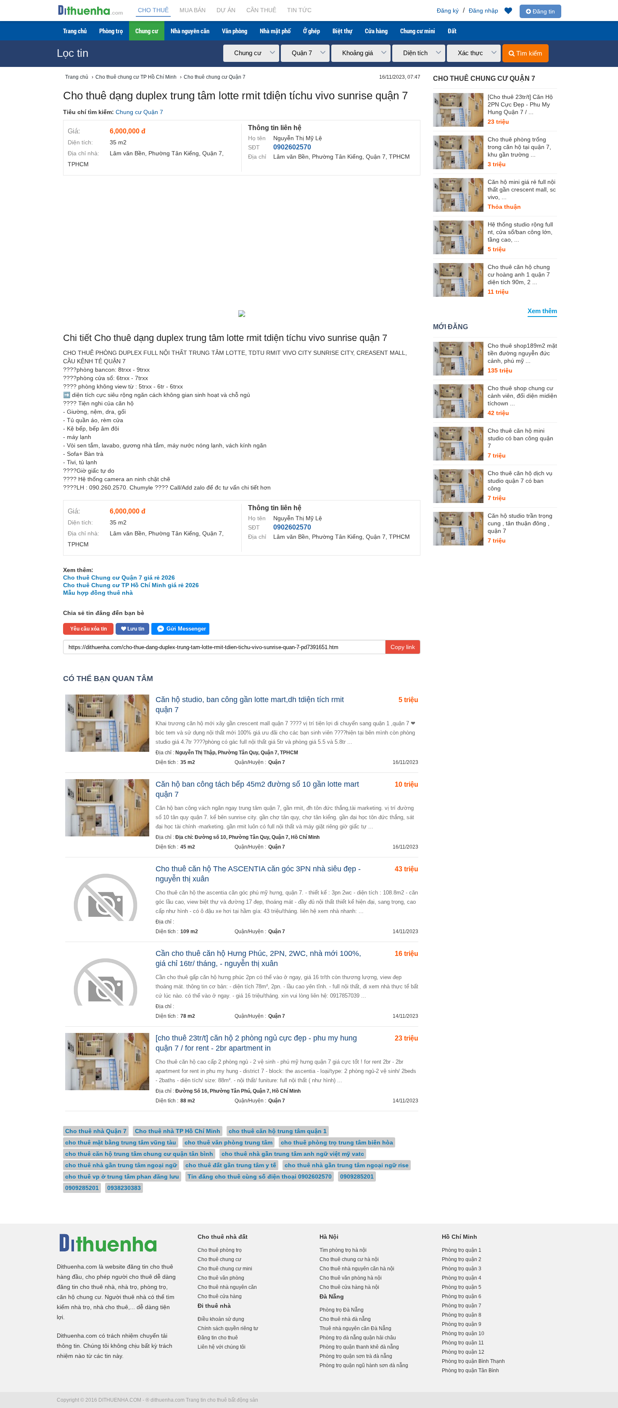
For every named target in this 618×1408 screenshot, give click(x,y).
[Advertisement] (241, 243)
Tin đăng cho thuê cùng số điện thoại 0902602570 (260, 1176)
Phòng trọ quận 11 (463, 1343)
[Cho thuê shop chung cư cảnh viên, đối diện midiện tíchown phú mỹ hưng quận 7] (458, 401)
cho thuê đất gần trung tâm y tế (230, 1165)
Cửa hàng (376, 31)
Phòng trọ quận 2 (461, 1259)
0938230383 (124, 1187)
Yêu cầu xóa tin (88, 629)
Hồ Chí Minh (459, 1236)
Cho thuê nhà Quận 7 (96, 1131)
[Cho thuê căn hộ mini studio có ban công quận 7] (458, 443)
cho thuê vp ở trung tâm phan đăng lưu (122, 1176)
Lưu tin (135, 629)
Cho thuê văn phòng (221, 1278)
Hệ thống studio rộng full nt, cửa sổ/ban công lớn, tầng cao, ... (520, 232)
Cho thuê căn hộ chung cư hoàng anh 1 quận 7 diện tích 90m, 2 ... (519, 274)
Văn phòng (234, 31)
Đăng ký (448, 10)
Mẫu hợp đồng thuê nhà (98, 592)
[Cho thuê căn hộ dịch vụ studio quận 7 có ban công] (458, 486)
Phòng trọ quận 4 (461, 1278)
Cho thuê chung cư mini (225, 1269)
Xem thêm (542, 310)
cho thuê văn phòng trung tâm (228, 1142)
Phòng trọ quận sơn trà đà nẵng (356, 1356)
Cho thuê (153, 10)
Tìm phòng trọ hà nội (343, 1250)
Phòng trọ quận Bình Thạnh (473, 1361)
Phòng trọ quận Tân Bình (470, 1370)
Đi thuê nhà (214, 1305)
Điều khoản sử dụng (221, 1319)
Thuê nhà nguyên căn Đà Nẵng (355, 1328)
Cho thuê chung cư (219, 1259)
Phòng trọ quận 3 (461, 1269)
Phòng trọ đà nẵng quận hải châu (358, 1338)
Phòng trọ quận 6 (461, 1296)
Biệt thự (342, 31)
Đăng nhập (483, 10)
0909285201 (357, 1176)
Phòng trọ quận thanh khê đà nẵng (359, 1347)
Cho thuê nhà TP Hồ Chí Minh (177, 1131)
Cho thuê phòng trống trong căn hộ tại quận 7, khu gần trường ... (519, 147)
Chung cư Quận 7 (139, 112)
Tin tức (299, 10)
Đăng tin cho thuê (218, 1338)
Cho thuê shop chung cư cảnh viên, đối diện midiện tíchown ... (522, 396)
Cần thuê (261, 10)
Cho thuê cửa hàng (220, 1296)
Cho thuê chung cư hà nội (349, 1259)
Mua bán (193, 10)
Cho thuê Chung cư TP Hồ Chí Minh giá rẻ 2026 (131, 585)
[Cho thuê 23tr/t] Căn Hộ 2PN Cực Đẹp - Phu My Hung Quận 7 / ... (520, 104)
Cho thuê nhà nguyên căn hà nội (357, 1269)
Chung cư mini (417, 31)
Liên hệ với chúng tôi (222, 1347)
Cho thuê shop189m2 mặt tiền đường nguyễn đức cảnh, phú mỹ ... (522, 353)
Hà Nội (329, 1236)
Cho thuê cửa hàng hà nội (349, 1287)
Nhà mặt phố (275, 31)
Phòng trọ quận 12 (463, 1352)
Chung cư (146, 31)
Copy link (403, 647)
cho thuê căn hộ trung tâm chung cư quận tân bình (139, 1153)
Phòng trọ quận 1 (461, 1250)
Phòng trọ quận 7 (461, 1306)
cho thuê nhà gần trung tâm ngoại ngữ (121, 1165)
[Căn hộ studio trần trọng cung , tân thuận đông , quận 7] (458, 529)
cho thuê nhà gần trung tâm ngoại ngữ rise (347, 1165)
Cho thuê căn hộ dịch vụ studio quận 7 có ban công (520, 481)
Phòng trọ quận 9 (461, 1324)
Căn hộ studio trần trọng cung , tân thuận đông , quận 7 (520, 523)
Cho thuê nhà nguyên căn (227, 1287)
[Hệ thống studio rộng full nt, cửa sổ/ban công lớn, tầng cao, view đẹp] (458, 237)
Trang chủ (75, 31)
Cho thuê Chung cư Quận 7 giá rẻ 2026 (119, 577)
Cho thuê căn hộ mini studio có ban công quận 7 (520, 438)
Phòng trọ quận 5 (461, 1287)
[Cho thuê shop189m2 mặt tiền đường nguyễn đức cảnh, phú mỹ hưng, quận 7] (458, 358)
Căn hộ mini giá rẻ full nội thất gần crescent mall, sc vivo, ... (522, 189)
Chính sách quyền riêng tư (228, 1328)
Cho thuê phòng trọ (220, 1250)
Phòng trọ (111, 31)
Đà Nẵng (332, 1296)
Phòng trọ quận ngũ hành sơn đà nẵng (364, 1365)
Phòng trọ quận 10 (463, 1333)
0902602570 (292, 147)
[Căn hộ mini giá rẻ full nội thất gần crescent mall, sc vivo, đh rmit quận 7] (458, 195)
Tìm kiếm (528, 53)
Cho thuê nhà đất (223, 1236)
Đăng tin (543, 11)
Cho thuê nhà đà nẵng (345, 1319)
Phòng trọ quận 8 (461, 1315)
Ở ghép (311, 31)
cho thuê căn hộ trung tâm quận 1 (278, 1131)
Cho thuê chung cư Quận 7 (484, 78)
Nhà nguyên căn (190, 31)
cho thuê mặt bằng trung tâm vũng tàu (120, 1142)
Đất (452, 31)
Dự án (226, 10)
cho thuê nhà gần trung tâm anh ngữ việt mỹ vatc (293, 1153)
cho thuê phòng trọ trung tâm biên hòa (337, 1142)
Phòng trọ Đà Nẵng (342, 1310)
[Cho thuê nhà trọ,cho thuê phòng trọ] (90, 14)
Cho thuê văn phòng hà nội (351, 1278)
